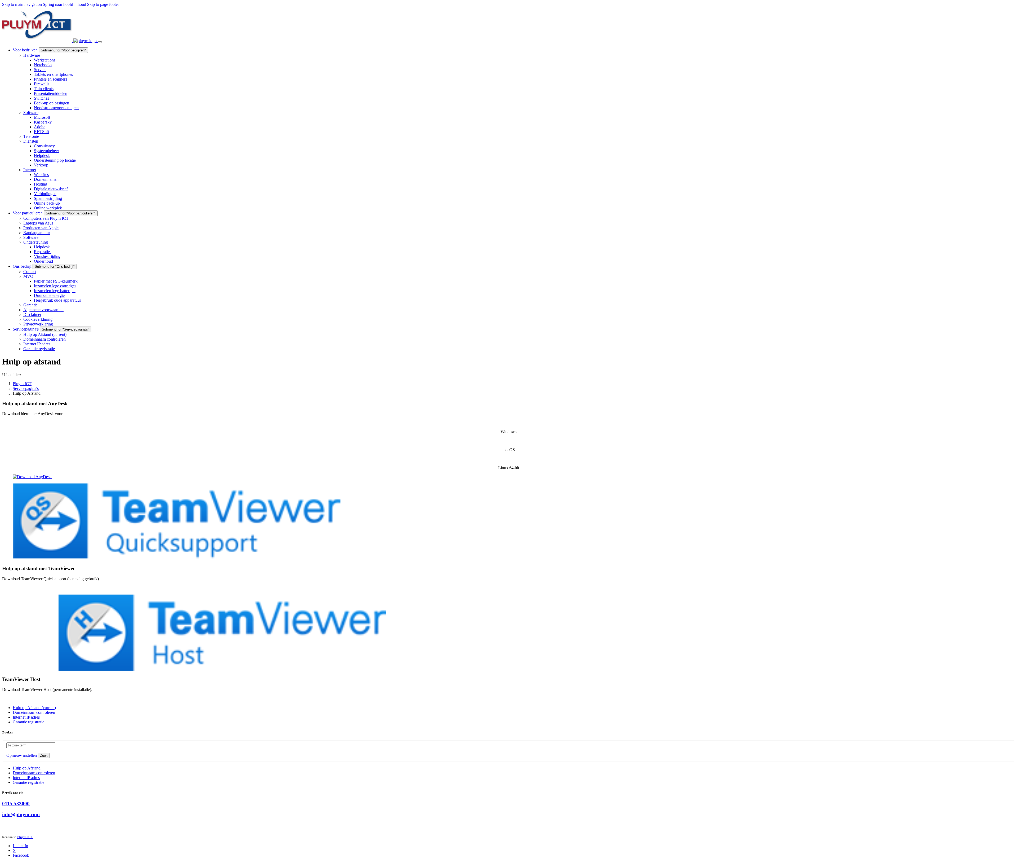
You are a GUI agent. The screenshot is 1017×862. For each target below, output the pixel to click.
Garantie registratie (28, 782)
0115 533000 (16, 803)
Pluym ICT (25, 837)
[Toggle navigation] (100, 42)
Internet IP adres (26, 777)
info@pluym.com (21, 814)
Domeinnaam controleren (34, 773)
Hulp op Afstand (27, 768)
